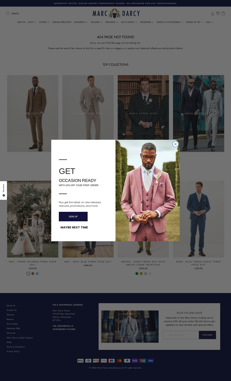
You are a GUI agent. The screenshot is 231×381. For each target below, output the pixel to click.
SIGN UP (73, 216)
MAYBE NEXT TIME (74, 227)
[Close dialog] (175, 144)
